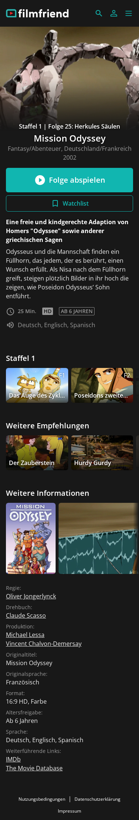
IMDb (13, 759)
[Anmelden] (113, 13)
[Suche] (99, 13)
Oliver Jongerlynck (31, 596)
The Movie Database (34, 768)
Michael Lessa (25, 635)
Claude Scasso (26, 615)
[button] (128, 13)
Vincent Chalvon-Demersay (44, 644)
